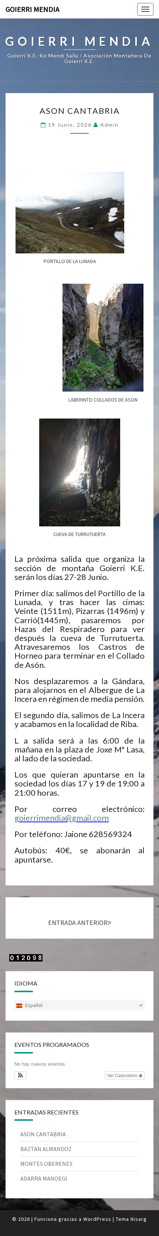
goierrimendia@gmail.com (61, 818)
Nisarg (139, 1219)
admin (109, 125)
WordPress (97, 1219)
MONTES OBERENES (46, 1163)
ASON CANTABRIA (80, 111)
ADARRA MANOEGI (43, 1178)
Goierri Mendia (33, 9)
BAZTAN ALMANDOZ (46, 1149)
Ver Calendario (123, 1075)
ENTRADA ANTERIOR (78, 922)
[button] (20, 1075)
